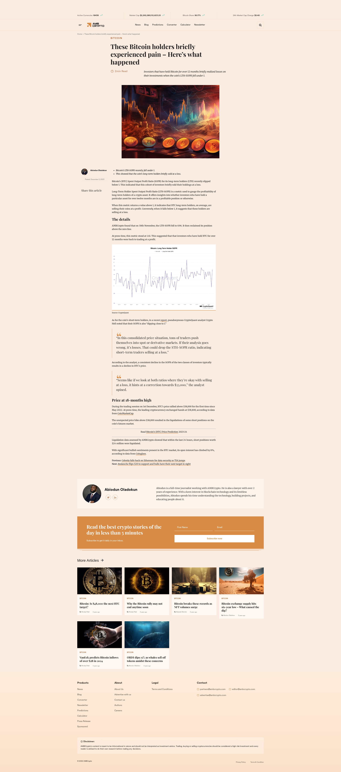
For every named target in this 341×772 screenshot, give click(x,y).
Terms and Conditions (162, 689)
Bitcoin (116, 38)
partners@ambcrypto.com (213, 689)
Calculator (185, 25)
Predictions (157, 25)
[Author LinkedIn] (115, 497)
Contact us (119, 700)
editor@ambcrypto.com (243, 689)
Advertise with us (122, 695)
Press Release (83, 721)
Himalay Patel (85, 612)
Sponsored (82, 727)
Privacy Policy (241, 762)
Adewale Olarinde (181, 612)
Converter (172, 25)
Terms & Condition (257, 762)
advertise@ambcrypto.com (213, 695)
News (138, 25)
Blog (146, 25)
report (164, 320)
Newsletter (199, 25)
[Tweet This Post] (89, 197)
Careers (118, 711)
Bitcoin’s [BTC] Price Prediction (162, 431)
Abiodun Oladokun (98, 171)
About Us (118, 689)
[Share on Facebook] (84, 197)
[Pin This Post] (95, 197)
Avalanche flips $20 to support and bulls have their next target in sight (154, 464)
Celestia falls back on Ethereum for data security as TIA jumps (153, 460)
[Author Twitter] (108, 497)
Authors (118, 705)
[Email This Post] (101, 197)
